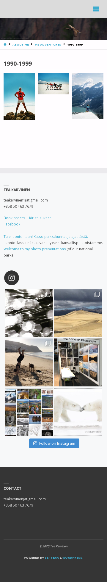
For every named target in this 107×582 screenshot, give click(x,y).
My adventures (48, 44)
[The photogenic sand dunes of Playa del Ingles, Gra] (78, 313)
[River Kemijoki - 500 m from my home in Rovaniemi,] (29, 313)
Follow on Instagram (57, 443)
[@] (20, 277)
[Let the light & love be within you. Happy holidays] (78, 412)
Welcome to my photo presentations (35, 248)
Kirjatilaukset (40, 217)
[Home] (5, 44)
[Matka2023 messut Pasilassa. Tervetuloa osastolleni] (78, 362)
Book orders (14, 217)
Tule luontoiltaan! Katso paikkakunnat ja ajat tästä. (46, 236)
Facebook (12, 224)
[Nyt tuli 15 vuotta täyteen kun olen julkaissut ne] (29, 412)
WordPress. (72, 557)
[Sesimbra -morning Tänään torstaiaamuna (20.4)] (29, 362)
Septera (51, 557)
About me (20, 44)
